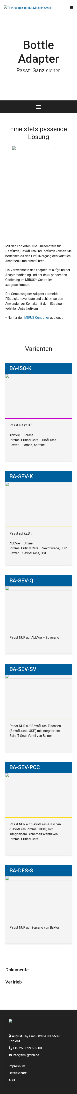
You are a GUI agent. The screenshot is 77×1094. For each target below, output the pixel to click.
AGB (12, 1080)
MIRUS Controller (36, 318)
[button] (39, 107)
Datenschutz (18, 1073)
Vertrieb (13, 982)
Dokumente (17, 969)
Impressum (17, 1066)
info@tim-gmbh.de (26, 1055)
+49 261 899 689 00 (27, 1048)
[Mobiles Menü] (71, 8)
